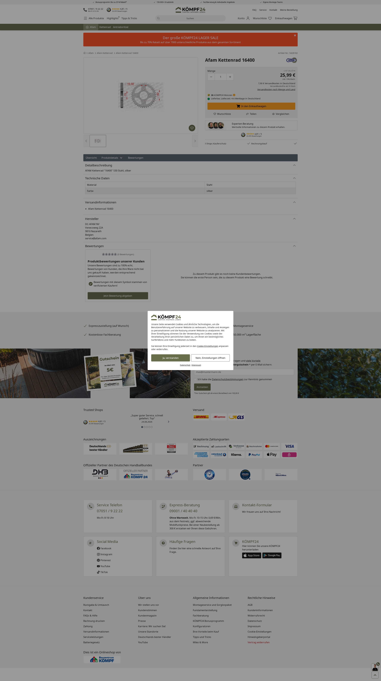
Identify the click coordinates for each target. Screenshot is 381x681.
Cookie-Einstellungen (207, 346)
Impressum (196, 365)
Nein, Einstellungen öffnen (210, 358)
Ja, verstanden (171, 358)
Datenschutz (185, 365)
